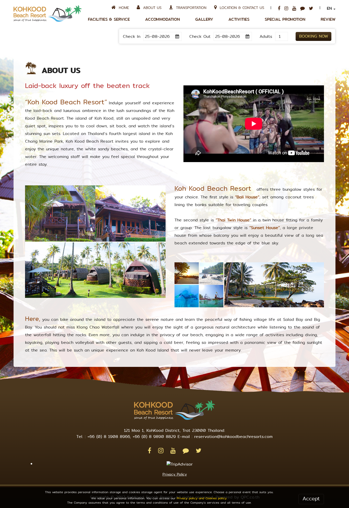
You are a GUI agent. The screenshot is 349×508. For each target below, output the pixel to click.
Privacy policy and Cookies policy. (202, 498)
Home (122, 7)
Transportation (189, 7)
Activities (238, 19)
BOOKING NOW (313, 36)
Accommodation (162, 19)
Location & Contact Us (240, 7)
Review (328, 19)
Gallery (204, 19)
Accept (311, 498)
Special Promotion (285, 19)
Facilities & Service (109, 19)
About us (150, 7)
